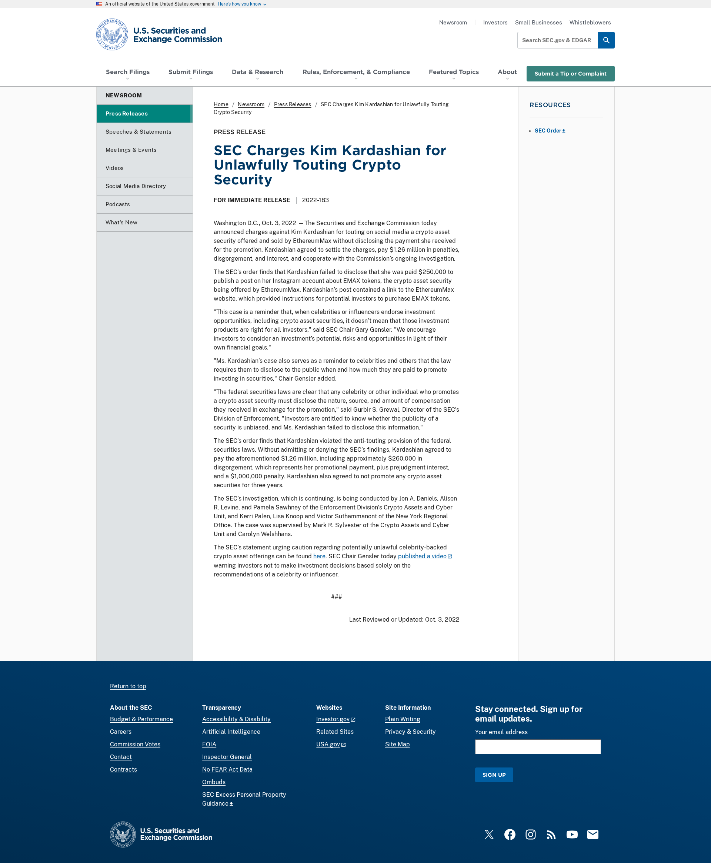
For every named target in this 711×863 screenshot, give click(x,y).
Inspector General (227, 756)
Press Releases (292, 104)
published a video (422, 556)
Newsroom (453, 22)
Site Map (397, 744)
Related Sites (335, 731)
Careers (120, 731)
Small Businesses (538, 22)
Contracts (123, 769)
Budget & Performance (141, 719)
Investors (495, 22)
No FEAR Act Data (227, 769)
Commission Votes (135, 744)
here (319, 556)
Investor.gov (333, 719)
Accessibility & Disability (236, 719)
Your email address (501, 732)
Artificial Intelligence (231, 731)
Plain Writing (402, 719)
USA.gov (328, 744)
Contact (121, 756)
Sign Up (494, 775)
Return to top (128, 686)
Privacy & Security (410, 731)
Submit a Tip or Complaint (571, 73)
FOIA (209, 744)
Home (221, 104)
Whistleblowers (590, 22)
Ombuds (214, 782)
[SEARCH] (606, 40)
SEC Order (548, 131)
